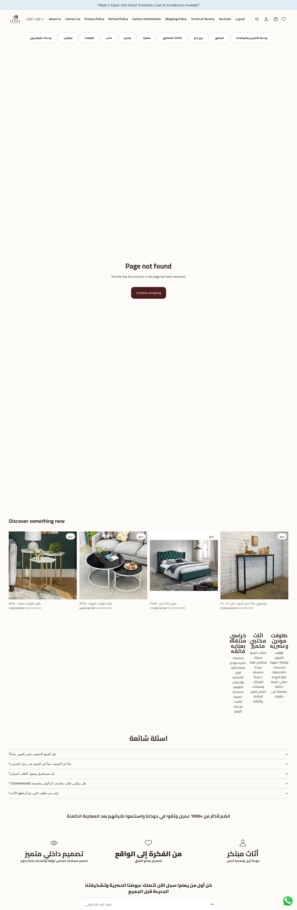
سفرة (147, 37)
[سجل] (212, 904)
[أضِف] (70, 593)
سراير (127, 37)
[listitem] (240, 19)
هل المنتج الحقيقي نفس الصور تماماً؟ (32, 754)
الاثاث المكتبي (172, 37)
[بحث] (257, 19)
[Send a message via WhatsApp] (288, 901)
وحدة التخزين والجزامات (251, 37)
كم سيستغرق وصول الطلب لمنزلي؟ (32, 773)
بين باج (198, 37)
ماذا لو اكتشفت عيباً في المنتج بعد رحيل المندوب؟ (40, 764)
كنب (109, 37)
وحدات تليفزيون (41, 37)
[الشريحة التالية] (70, 565)
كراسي (219, 37)
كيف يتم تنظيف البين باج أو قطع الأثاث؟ (33, 793)
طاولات (89, 37)
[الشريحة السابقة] (15, 565)
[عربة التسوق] (275, 19)
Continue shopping (148, 293)
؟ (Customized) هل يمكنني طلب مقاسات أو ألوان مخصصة (47, 783)
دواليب (68, 37)
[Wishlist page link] (283, 19)
